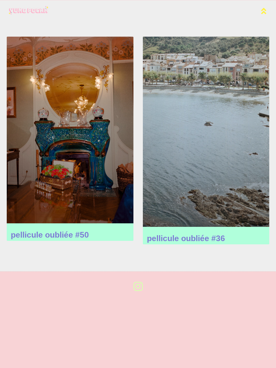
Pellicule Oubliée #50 (50, 234)
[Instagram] (138, 286)
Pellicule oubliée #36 (186, 238)
